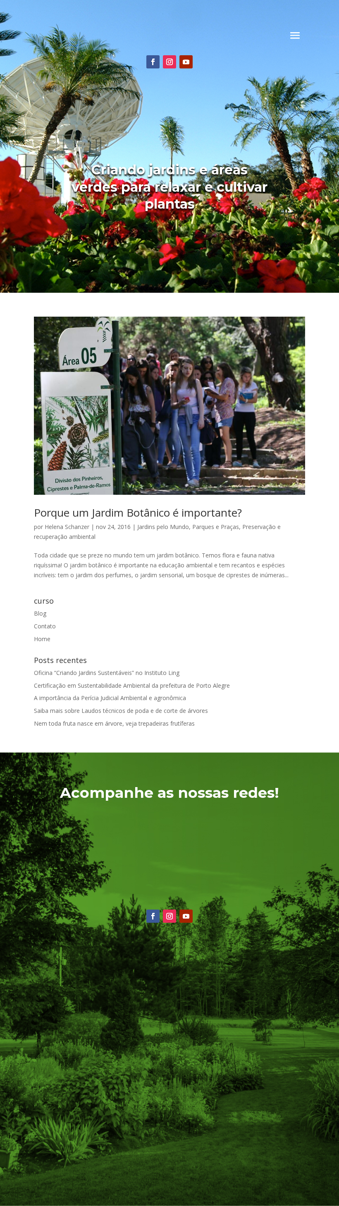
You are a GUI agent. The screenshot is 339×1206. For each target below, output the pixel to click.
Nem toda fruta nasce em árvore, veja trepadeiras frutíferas (114, 723)
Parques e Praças (215, 527)
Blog (40, 613)
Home (42, 639)
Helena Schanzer (67, 527)
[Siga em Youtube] (186, 61)
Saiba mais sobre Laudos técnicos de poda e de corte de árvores (121, 711)
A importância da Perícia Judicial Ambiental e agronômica (110, 698)
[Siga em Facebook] (153, 61)
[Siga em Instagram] (169, 61)
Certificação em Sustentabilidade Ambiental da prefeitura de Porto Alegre (132, 685)
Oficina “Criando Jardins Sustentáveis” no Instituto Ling (106, 673)
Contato (45, 626)
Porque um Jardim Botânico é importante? (138, 512)
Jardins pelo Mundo (163, 527)
